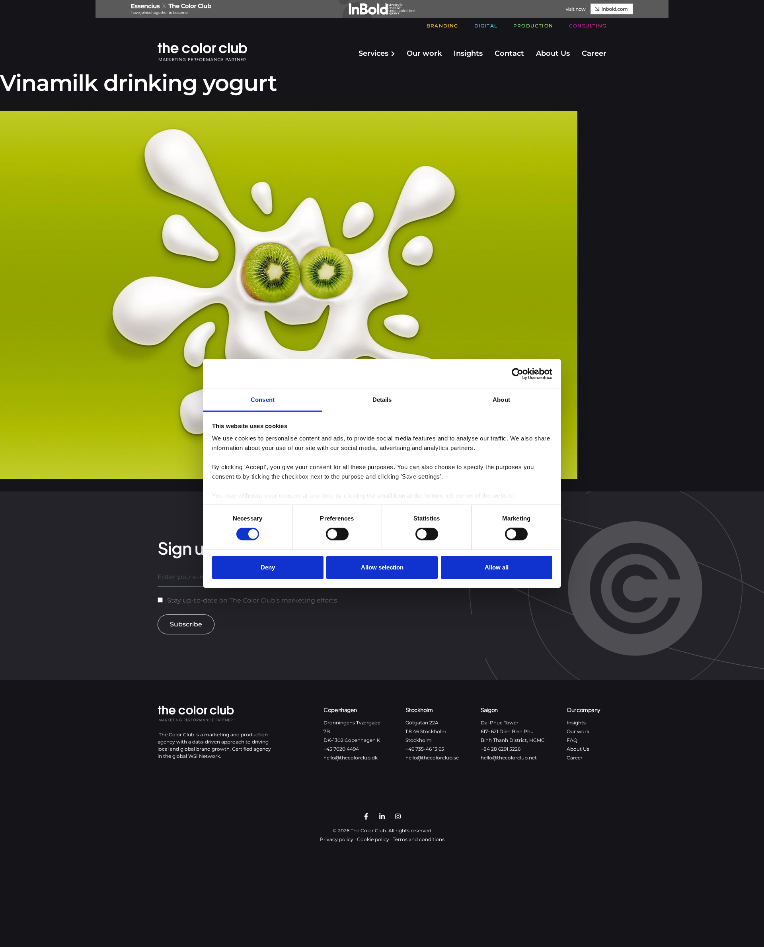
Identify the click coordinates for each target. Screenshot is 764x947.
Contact (509, 53)
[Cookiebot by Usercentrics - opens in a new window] (517, 374)
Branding (442, 26)
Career (594, 53)
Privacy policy (336, 839)
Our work (424, 53)
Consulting (587, 26)
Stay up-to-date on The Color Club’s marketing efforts (252, 600)
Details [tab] (382, 399)
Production (533, 26)
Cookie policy (373, 839)
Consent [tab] (263, 399)
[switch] (337, 534)
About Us (553, 53)
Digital (485, 26)
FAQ (572, 740)
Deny (268, 567)
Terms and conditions (418, 839)
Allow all (497, 567)
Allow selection (382, 567)
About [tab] (501, 399)
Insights (468, 53)
